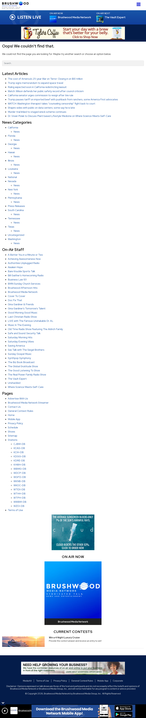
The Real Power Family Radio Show (27, 374)
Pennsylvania (15, 197)
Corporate (118, 680)
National (12, 177)
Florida (11, 135)
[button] (138, 3)
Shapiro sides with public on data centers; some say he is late (41, 107)
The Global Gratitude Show (23, 366)
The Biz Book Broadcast (21, 362)
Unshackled (14, 382)
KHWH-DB (19, 464)
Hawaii (11, 152)
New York (13, 189)
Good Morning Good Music (22, 312)
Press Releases (16, 206)
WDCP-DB (20, 472)
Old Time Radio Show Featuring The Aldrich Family (35, 329)
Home (11, 415)
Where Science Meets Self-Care (25, 387)
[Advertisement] (73, 33)
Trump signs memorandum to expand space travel (35, 82)
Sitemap (12, 435)
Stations (12, 439)
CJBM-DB (19, 444)
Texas (11, 226)
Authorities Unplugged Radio (23, 263)
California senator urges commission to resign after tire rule (40, 95)
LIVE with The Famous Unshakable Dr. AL (30, 320)
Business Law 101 (17, 279)
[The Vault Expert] (103, 19)
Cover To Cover (16, 296)
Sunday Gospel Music (20, 354)
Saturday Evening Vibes (21, 341)
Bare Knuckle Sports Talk (21, 271)
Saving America (16, 345)
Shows (11, 431)
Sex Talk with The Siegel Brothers (26, 349)
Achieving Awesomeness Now (24, 258)
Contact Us (14, 406)
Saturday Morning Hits (20, 337)
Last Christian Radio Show (22, 316)
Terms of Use (15, 510)
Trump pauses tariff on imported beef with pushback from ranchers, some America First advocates (63, 99)
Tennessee (14, 218)
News (17, 131)
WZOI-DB (19, 506)
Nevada (12, 181)
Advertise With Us (18, 398)
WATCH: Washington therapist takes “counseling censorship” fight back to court (51, 103)
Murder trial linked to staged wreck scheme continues (37, 111)
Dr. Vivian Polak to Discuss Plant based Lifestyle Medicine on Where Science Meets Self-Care (59, 116)
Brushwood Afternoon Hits (22, 287)
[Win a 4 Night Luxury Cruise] (23, 641)
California (13, 127)
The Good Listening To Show (24, 370)
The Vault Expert (17, 378)
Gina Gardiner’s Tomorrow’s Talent (26, 308)
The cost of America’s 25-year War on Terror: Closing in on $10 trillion (45, 78)
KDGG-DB (20, 456)
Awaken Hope (15, 267)
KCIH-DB (19, 452)
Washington (14, 239)
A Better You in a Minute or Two (25, 254)
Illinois (11, 160)
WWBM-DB (20, 501)
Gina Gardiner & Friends (21, 304)
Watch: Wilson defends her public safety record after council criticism (46, 91)
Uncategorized (16, 235)
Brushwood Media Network (22, 292)
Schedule (13, 427)
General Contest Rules (20, 411)
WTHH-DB (20, 493)
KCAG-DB (19, 448)
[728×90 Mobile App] (83, 711)
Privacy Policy (15, 423)
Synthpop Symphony (19, 358)
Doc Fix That (15, 300)
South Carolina (16, 210)
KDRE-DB (19, 460)
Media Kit (27, 680)
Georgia (12, 144)
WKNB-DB (19, 481)
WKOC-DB (20, 485)
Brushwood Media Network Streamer (28, 402)
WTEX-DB (19, 489)
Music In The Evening (19, 325)
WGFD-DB (20, 477)
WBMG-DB (20, 468)
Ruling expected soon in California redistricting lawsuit (37, 87)
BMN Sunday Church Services (24, 283)
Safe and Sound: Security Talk (24, 333)
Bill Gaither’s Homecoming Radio (26, 275)
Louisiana (13, 168)
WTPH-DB (20, 497)
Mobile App (14, 419)
